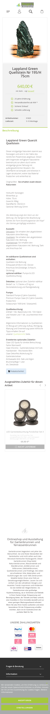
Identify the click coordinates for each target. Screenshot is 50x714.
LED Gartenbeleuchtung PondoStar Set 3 (25, 432)
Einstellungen (25, 707)
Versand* (31, 91)
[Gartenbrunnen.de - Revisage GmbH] (25, 5)
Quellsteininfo (19, 334)
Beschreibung (10, 130)
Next (44, 385)
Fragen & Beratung (15, 666)
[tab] (25, 666)
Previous (39, 385)
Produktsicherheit (17, 371)
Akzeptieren (24, 700)
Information (11, 674)
